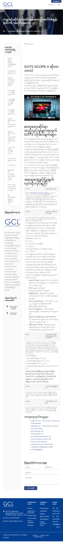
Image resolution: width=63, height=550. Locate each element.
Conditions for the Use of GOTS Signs (42, 444)
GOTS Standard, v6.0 (37, 431)
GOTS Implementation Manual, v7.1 (41, 436)
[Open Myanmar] (55, 4)
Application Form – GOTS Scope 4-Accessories (44, 426)
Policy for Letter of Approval (39, 441)
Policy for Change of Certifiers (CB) (41, 439)
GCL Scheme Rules (36, 428)
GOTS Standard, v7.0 (37, 434)
